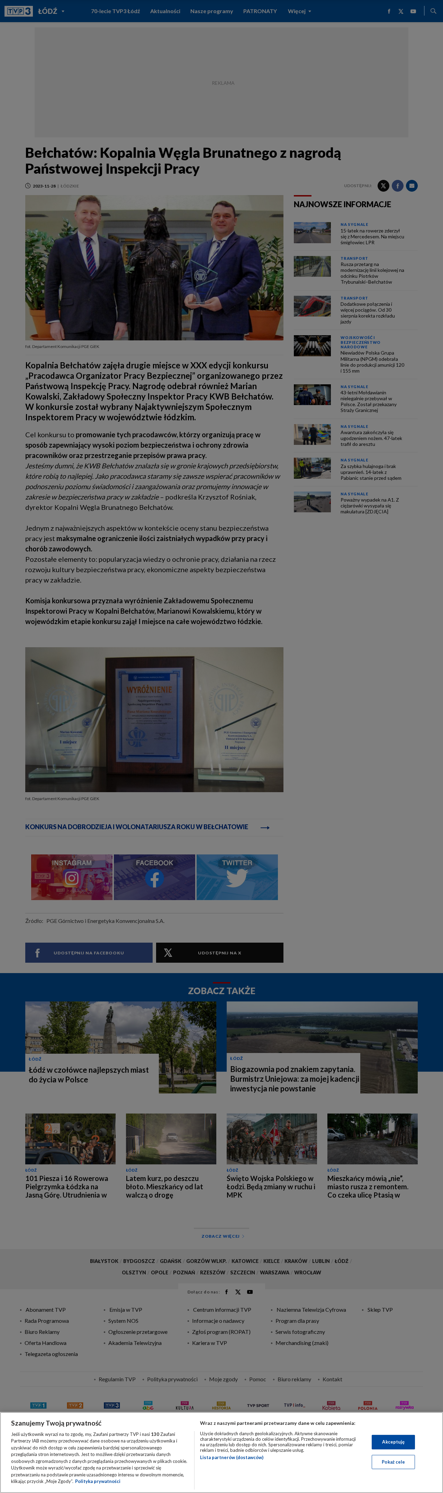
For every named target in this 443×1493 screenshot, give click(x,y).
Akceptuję (393, 1442)
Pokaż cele (393, 1461)
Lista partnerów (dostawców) (231, 1457)
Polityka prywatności (97, 1481)
